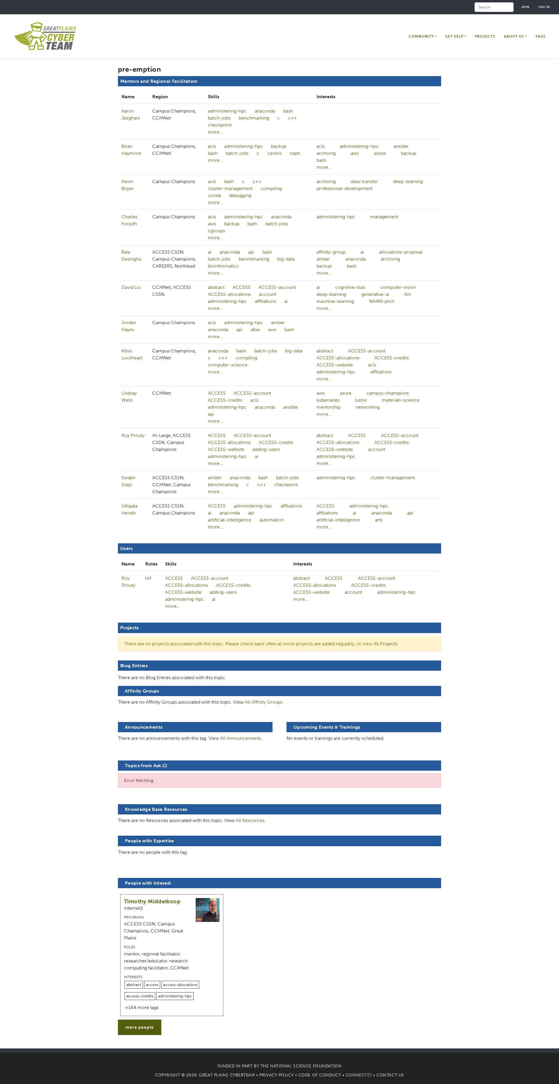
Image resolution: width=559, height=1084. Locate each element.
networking (368, 407)
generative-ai (375, 294)
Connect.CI (359, 1075)
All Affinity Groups (263, 702)
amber (323, 259)
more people (139, 1027)
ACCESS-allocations (229, 294)
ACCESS (241, 287)
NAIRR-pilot (381, 301)
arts (379, 520)
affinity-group (330, 252)
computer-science (227, 365)
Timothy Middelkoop (152, 901)
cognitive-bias (350, 287)
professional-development (344, 188)
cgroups (216, 230)
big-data (286, 259)
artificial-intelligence (229, 520)
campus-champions (388, 393)
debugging (240, 195)
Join (525, 6)
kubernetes (328, 400)
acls (212, 146)
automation (271, 520)
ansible (401, 146)
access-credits (139, 996)
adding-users (266, 449)
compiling (271, 188)
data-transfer (364, 181)
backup (278, 146)
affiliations (265, 301)
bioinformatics (223, 266)
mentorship (328, 407)
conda (214, 195)
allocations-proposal (400, 252)
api (251, 252)
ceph (295, 153)
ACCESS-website (334, 365)
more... (215, 132)
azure (380, 153)
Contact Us (390, 1075)
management (384, 216)
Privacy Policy (276, 1075)
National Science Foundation (306, 1066)
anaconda (265, 111)
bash (288, 111)
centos (274, 153)
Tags (540, 36)
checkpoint (219, 125)
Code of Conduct (319, 1075)
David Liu (131, 287)
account (267, 294)
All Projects (385, 643)
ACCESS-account (277, 287)
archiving (326, 153)
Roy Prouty (133, 435)
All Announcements (240, 738)
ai (209, 252)
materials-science (401, 400)
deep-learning (408, 181)
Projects (485, 36)
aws (355, 153)
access (152, 984)
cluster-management (230, 188)
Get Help (454, 36)
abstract (216, 287)
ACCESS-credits (391, 358)
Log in (544, 6)
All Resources (250, 820)
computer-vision (398, 287)
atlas (255, 329)
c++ (292, 118)
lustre (361, 400)
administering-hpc (227, 111)
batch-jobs (219, 118)
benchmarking (254, 118)
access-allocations (180, 984)
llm (407, 294)
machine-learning (335, 301)
